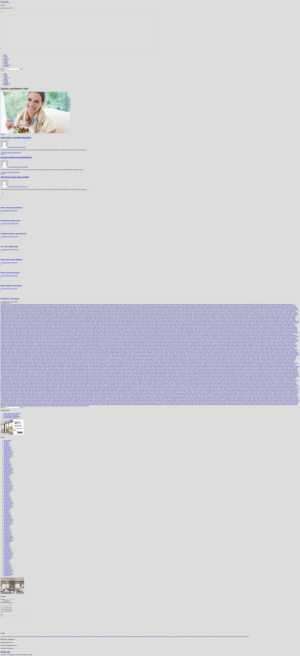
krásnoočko (208, 336)
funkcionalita (143, 325)
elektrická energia (80, 322)
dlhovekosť (50, 318)
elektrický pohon (111, 322)
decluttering (164, 315)
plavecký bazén (67, 360)
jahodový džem (194, 331)
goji (104, 327)
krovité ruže (32, 338)
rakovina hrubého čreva (228, 367)
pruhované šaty (26, 367)
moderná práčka (54, 348)
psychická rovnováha (89, 367)
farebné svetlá (180, 324)
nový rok (233, 352)
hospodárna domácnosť (212, 328)
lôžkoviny (220, 342)
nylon (251, 352)
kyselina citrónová (152, 339)
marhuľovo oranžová (276, 343)
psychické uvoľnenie (110, 367)
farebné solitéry (173, 324)
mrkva (257, 348)
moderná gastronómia (44, 348)
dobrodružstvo (66, 318)
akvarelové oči (112, 304)
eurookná (9, 324)
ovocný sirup (105, 358)
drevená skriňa (259, 320)
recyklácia (276, 369)
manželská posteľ (262, 343)
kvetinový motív (128, 339)
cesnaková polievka (249, 311)
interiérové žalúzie (38, 331)
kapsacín (89, 334)
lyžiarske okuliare (41, 343)
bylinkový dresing (197, 310)
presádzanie (169, 365)
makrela (156, 343)
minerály (229, 346)
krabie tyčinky (191, 336)
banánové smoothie (48, 307)
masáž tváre (50, 345)
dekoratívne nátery (265, 315)
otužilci (238, 356)
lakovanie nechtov (251, 339)
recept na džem (170, 369)
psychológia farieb (143, 367)
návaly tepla (78, 351)
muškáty (292, 348)
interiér (295, 329)
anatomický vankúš (229, 304)
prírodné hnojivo (62, 366)
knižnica (32, 335)
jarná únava (245, 331)
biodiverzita (184, 308)
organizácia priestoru (125, 356)
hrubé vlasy (3, 329)
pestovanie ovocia (192, 359)
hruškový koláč (18, 329)
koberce (36, 335)
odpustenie (292, 353)
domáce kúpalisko (243, 318)
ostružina (209, 356)
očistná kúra (204, 353)
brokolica (71, 310)
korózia (87, 336)
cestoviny (281, 311)
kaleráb (23, 334)
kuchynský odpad (186, 338)
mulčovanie (279, 348)
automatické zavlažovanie (169, 306)
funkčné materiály (159, 325)
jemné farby (173, 332)
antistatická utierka (23, 306)
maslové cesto (77, 345)
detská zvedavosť (170, 317)
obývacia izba (79, 353)
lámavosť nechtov (272, 339)
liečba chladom (62, 342)
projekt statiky (220, 366)
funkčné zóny (177, 325)
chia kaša (21, 313)
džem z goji (213, 321)
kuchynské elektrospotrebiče (135, 338)
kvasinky (104, 339)
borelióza (21, 310)
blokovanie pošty (241, 308)
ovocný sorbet (111, 358)
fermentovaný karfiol (6, 325)
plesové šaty (123, 360)
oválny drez (288, 356)
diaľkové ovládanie (236, 317)
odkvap (241, 353)
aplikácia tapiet (53, 306)
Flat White (73, 325)
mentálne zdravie (21, 346)
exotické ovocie (20, 324)
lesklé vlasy (110, 341)
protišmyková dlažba (273, 366)
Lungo (10, 343)
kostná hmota (107, 336)
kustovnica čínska (38, 339)
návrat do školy (85, 351)
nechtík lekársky (123, 351)
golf (107, 327)
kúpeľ (240, 338)
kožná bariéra (184, 336)
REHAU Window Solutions (62, 370)
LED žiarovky (76, 341)
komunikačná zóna (197, 335)
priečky (256, 365)
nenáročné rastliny (180, 351)
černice (117, 311)
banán (31, 307)
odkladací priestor (234, 353)
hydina (83, 329)
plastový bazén (21, 360)
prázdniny (53, 365)
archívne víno (69, 306)
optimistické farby (45, 356)
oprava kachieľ (14, 356)
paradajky (268, 358)
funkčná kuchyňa (150, 325)
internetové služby (64, 331)
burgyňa (153, 310)
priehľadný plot (262, 365)
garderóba (212, 325)
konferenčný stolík (241, 335)
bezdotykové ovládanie (270, 307)
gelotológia (27, 327)
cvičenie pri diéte (283, 314)
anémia (235, 304)
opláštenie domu (290, 355)
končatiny (225, 335)
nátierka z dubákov (38, 351)
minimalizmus (244, 346)
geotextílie (46, 327)
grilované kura (162, 327)
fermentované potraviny (289, 324)
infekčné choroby (223, 329)
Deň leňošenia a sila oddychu (10, 298)
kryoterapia (65, 338)
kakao (6, 334)
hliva (84, 328)
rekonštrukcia (73, 370)
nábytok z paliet (77, 349)
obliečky (13, 353)
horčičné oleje (159, 328)
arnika (86, 306)
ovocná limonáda (19, 358)
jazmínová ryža (22, 332)
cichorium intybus (196, 313)
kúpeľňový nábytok (287, 338)
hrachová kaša (228, 328)
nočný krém (186, 352)
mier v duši (77, 346)
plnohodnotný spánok (172, 360)
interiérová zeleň (13, 331)
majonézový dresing (109, 343)
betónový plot (195, 307)
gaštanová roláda (251, 325)
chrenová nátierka (98, 313)
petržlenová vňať (226, 359)
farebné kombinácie (155, 324)
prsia (12, 367)
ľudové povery (252, 342)
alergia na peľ (131, 304)
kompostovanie (172, 335)
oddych (228, 353)
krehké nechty (256, 336)
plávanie (54, 360)
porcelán (11, 363)
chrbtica (88, 313)
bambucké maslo (26, 307)
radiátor (203, 367)
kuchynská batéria (76, 338)
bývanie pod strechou (287, 310)
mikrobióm (140, 346)
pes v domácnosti (159, 359)
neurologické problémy (58, 352)
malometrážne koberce (194, 343)
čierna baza (204, 313)
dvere (160, 321)
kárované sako (149, 334)
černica (113, 311)
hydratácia (87, 329)
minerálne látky (222, 346)
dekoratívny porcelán (40, 317)
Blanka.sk (3, 5)
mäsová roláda (92, 345)
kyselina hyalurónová (162, 339)
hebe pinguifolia (280, 327)
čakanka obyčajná (28, 311)
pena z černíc (121, 359)
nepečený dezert (244, 351)
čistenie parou (16, 314)
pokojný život (108, 362)
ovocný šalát (98, 358)
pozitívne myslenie (193, 363)
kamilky (76, 334)
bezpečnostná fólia (36, 308)
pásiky (23, 359)
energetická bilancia (249, 322)
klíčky (261, 334)
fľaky (59, 325)
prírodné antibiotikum (52, 366)
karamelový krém (114, 334)
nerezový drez (35, 352)
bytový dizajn (259, 310)
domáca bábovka (89, 318)
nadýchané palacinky (119, 349)
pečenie (85, 359)
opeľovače (278, 355)
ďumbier (123, 321)
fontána (96, 325)
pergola (146, 359)
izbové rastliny (99, 331)
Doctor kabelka (74, 318)
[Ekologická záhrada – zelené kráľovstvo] (5, 230)
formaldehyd (110, 325)
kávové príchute (179, 334)
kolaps (123, 335)
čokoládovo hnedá (197, 314)
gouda (109, 327)
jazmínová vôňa (30, 332)
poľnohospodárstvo (163, 362)
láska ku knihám (12, 341)
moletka (116, 348)
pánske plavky (228, 358)
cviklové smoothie (25, 315)
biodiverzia (178, 308)
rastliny (87, 369)
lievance (109, 342)
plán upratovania (291, 359)
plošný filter (211, 360)
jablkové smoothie (128, 331)
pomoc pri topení (261, 362)
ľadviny (205, 339)
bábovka (238, 306)
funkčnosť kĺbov (185, 325)
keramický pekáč (240, 334)
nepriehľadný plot (8, 352)
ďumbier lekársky (129, 321)
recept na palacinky (212, 369)
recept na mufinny (202, 369)
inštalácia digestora (251, 329)
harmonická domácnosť (242, 327)
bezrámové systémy (95, 308)
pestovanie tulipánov (202, 359)
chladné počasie (65, 313)
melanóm (280, 345)
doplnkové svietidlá (149, 320)
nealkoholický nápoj (114, 351)
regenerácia (37, 370)
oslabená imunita (183, 356)
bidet (116, 308)
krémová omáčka (285, 336)
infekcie (217, 329)
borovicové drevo (33, 310)
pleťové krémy (140, 360)
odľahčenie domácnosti (260, 353)
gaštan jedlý (218, 325)
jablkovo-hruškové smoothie (141, 331)
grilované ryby (194, 327)
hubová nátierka (30, 329)
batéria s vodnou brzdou (79, 307)
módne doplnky (86, 348)
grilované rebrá (186, 327)
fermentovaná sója (266, 324)
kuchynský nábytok (176, 338)
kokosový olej (106, 335)
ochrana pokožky (164, 353)
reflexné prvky (27, 370)
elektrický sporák (120, 322)
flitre (83, 325)
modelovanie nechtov (33, 348)
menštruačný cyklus (12, 346)
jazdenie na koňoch (5, 332)
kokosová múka (56, 335)
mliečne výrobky (278, 346)
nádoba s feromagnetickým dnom (96, 349)
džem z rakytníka (220, 321)
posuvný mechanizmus (135, 363)
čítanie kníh (74, 314)
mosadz (176, 348)
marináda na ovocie (14, 345)
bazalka (103, 307)
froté (127, 325)
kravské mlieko (240, 336)
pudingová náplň (153, 367)
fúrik (190, 325)
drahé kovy (225, 320)
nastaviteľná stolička (269, 349)
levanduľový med (5, 342)
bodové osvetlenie (268, 308)
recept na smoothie (229, 369)
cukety (263, 314)
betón (174, 307)
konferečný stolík (232, 335)
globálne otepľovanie (98, 327)
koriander (82, 336)
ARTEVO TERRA (109, 306)
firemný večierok (53, 325)
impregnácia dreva (162, 329)
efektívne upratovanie (239, 321)
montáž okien (136, 348)
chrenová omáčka (122, 313)
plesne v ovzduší (108, 360)
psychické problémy (100, 367)
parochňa (14, 359)
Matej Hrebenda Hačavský (127, 345)
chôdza (84, 313)
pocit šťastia (254, 360)
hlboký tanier (62, 328)
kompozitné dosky (180, 335)
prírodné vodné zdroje (104, 366)
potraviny (177, 363)
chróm (141, 313)
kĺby (255, 334)
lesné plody (116, 341)
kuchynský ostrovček (208, 338)
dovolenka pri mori (188, 320)
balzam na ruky (17, 307)
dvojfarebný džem (166, 321)
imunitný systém (176, 329)
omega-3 (221, 355)
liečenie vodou (84, 342)
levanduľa (233, 341)
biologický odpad (228, 308)
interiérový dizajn (48, 331)
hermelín (3, 328)
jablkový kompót (160, 331)
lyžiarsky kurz (58, 343)
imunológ (182, 329)
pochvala (249, 360)
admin (11, 147)
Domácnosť (7, 59)
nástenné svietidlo (279, 349)
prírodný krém (121, 366)
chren (92, 313)
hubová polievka (38, 329)
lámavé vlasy (264, 339)
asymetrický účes (130, 306)
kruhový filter (38, 338)
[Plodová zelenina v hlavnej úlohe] (5, 282)
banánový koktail (57, 307)
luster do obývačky (29, 343)
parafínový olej (274, 358)
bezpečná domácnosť (11, 308)
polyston (216, 362)
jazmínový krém (54, 332)
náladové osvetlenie (179, 349)
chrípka (138, 313)
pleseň (90, 360)
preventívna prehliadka (202, 365)
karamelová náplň (95, 334)
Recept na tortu (266, 369)
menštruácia (3, 346)
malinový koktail (181, 343)
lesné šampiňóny (123, 341)
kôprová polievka (25, 336)
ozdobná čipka (135, 358)
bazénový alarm (120, 307)
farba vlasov (136, 324)
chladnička (71, 313)
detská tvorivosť (162, 317)
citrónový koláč (102, 314)
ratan (90, 369)
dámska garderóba (64, 315)
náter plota (18, 351)
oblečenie (8, 353)
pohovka (70, 362)
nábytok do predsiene (50, 349)
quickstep (178, 367)
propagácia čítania (233, 366)
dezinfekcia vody (215, 317)
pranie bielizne (8, 365)
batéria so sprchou (90, 307)
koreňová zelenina (66, 336)
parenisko (290, 358)
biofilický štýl (194, 308)
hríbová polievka (270, 328)
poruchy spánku (66, 363)
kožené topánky (162, 336)
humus (64, 329)
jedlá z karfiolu (114, 332)
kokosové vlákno (82, 335)
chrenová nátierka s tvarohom (110, 313)
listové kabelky (171, 342)
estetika (287, 322)
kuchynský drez (167, 338)
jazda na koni (294, 331)
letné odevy (187, 341)
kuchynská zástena (113, 338)
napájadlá (203, 349)
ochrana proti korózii (174, 353)
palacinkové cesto (162, 358)
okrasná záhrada (144, 355)
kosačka (97, 336)
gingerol (71, 327)
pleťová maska (132, 360)
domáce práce (8, 320)
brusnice (114, 310)
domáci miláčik (107, 320)
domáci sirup (128, 320)
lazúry (51, 341)
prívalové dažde (161, 366)
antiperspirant (290, 304)
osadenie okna (154, 356)
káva (166, 334)
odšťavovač (21, 355)
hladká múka (39, 328)
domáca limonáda (122, 318)
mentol (27, 346)
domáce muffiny (261, 318)
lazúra (48, 341)
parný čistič (8, 359)
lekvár (92, 341)
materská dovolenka (139, 345)
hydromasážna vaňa (121, 329)
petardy (219, 359)
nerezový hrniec (43, 352)
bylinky (220, 310)
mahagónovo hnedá (99, 343)
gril (128, 327)
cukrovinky (271, 314)
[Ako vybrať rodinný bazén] (5, 243)
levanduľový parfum (23, 342)
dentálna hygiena (92, 317)
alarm (117, 304)
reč (141, 369)
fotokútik (116, 325)
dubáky (98, 321)
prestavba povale (176, 365)
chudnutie (156, 313)
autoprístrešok (210, 306)
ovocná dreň (11, 358)
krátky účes (231, 336)
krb (245, 336)
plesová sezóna (116, 360)
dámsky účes (117, 315)
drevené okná (266, 320)
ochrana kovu (150, 353)
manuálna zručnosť (252, 343)
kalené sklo (18, 334)
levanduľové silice (254, 341)
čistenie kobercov (289, 313)
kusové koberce (30, 339)
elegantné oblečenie (71, 322)
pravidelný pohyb (36, 365)
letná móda (142, 341)
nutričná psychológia (245, 352)
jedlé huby (134, 332)
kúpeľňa (249, 338)
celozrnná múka (82, 311)
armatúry (82, 306)
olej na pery (190, 355)
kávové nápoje (171, 334)
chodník (80, 313)
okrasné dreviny (153, 355)
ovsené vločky (121, 358)
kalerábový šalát (50, 334)
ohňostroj (81, 355)
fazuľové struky (218, 324)
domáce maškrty (253, 318)
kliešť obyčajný (267, 334)
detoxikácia (129, 317)
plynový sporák (228, 360)
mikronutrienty (172, 346)
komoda (162, 335)
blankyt (234, 308)
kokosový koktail (90, 335)
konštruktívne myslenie (273, 335)
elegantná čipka (53, 322)
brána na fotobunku (43, 310)
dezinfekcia (208, 317)
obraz (32, 353)
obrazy (35, 353)
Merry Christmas (33, 346)
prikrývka (290, 365)
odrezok (3, 355)
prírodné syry (87, 366)
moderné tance (78, 348)
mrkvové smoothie (264, 348)
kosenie (101, 336)
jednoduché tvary (157, 332)
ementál (182, 322)
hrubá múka (294, 328)
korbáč (47, 336)
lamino (282, 339)
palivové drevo (195, 358)
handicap (223, 327)
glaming (81, 327)
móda (26, 348)
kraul (235, 336)
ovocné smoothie (49, 358)
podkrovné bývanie (267, 360)
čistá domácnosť (256, 313)
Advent (38, 304)
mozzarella (203, 348)
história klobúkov (31, 328)
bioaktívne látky (171, 308)
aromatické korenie (99, 306)
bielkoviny (151, 308)
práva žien (29, 365)
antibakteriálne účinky (261, 304)
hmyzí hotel (111, 328)
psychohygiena (129, 367)
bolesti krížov (14, 310)
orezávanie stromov (106, 356)
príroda (9, 366)
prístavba (146, 366)
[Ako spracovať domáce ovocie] (5, 217)
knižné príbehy (26, 335)
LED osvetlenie (63, 341)
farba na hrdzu (86, 324)
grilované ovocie (178, 327)
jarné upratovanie (272, 331)
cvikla (10, 315)
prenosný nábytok (143, 365)
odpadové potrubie (279, 353)
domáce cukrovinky (218, 318)
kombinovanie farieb (150, 335)
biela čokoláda (121, 308)
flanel (62, 325)
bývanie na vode (278, 310)
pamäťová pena (212, 358)
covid (230, 314)
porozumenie (50, 363)
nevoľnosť (90, 352)
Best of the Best (152, 307)
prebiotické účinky (60, 365)
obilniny (280, 352)
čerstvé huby (153, 311)
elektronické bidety (149, 322)
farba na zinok (114, 324)
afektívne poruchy (52, 304)
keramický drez (222, 334)
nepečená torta (212, 351)
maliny (187, 343)
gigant (66, 327)
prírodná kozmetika (24, 366)
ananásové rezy (193, 304)
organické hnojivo (115, 356)
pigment (240, 359)
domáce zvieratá (65, 320)
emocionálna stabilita (206, 322)
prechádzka (68, 365)
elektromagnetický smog (139, 322)
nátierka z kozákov (48, 351)
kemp (201, 334)
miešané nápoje (84, 346)
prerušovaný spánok (161, 365)
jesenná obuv (193, 332)
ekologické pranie (9, 322)
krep (2, 338)
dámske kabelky (80, 315)
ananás (187, 304)
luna (7, 343)
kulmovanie (231, 338)
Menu (2, 70)
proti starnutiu (247, 366)
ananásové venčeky (212, 304)
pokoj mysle (102, 362)
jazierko (12, 332)
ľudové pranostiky (261, 342)
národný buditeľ (230, 349)
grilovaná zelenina (154, 327)
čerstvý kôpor (190, 311)
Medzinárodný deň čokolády (214, 345)
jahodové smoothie (169, 331)
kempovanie (207, 334)
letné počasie (200, 341)
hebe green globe (271, 327)
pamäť (206, 358)
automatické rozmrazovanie (156, 306)
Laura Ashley (35, 341)
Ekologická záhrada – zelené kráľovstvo (13, 233)
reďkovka (282, 369)
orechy (88, 356)
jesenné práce (217, 332)
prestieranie (184, 365)
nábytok (33, 349)
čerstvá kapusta (130, 311)
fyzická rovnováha (204, 325)
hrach (223, 328)
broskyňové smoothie (92, 310)
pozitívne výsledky (203, 363)
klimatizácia (290, 334)
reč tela (144, 369)
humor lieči (60, 329)
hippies (17, 328)
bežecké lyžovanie (281, 307)
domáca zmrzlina (194, 318)
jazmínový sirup (88, 332)
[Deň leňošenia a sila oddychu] (5, 295)
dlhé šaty (36, 318)
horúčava (201, 328)
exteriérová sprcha (38, 324)
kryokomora (59, 338)
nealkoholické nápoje (103, 351)
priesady (278, 365)
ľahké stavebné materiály (220, 339)
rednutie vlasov (288, 369)
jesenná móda (186, 332)
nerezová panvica (27, 352)
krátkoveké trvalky (216, 336)
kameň (55, 334)
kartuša (155, 334)
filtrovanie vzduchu (44, 325)
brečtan (55, 310)
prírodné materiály (78, 366)
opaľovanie (272, 355)
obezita (275, 352)
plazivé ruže (75, 360)
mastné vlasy (114, 345)
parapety (281, 358)
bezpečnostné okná (56, 308)
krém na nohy (270, 336)
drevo (15, 321)
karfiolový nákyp (126, 334)
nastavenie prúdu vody (248, 349)
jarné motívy (264, 331)
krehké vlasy (263, 336)
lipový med (150, 342)
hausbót (250, 327)
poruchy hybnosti (57, 363)
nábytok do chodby (40, 349)
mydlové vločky (12, 349)
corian (223, 314)
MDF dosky (159, 345)
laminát (279, 339)
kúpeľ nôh (244, 338)
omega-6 (225, 355)
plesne (93, 360)
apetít (48, 306)
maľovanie (203, 343)
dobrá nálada (59, 318)
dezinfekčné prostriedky (225, 317)
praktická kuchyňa (250, 363)
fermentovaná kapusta (247, 324)
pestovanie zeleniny (213, 359)
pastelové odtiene (41, 359)
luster (23, 343)
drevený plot (4, 321)
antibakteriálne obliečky (250, 304)
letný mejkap (221, 341)
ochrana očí (157, 353)
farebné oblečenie (164, 324)
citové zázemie (86, 314)
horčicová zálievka (168, 328)
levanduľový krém (293, 341)
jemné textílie (179, 332)
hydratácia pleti (94, 329)
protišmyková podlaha (293, 366)
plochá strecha (195, 360)
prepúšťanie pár (152, 365)
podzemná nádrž (56, 362)
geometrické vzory (39, 327)
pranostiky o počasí (17, 365)
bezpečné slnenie (21, 308)
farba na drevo (78, 324)
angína (239, 304)
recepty (272, 369)
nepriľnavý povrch (17, 352)
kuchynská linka (86, 338)
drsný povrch (76, 321)
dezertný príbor (201, 317)
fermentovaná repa (257, 324)
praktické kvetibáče (288, 363)
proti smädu (241, 366)
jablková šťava (120, 331)
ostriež (205, 356)
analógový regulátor (180, 304)
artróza (121, 306)
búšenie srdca (162, 310)
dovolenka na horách (178, 320)
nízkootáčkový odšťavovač (153, 352)
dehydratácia (189, 315)
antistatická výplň (32, 306)
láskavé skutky (19, 341)
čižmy (130, 314)
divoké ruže (7, 318)
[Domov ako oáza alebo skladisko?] (5, 204)
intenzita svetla (289, 329)
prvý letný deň (60, 367)
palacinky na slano (186, 358)
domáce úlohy (49, 320)
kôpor (2, 336)
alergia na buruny (123, 304)
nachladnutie (84, 349)
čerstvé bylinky (146, 311)
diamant (244, 317)
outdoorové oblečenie (270, 356)
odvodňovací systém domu (69, 355)
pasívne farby (28, 359)
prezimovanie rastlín (246, 365)
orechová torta (82, 356)
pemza (116, 359)
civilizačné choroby (124, 314)
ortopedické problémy (145, 356)
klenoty (258, 334)
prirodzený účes (139, 366)
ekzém (43, 322)
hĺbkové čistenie (54, 328)
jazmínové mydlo (38, 332)
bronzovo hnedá (78, 310)
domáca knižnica (113, 318)
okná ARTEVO (123, 355)
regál (33, 370)
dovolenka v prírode (198, 320)
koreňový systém (76, 336)
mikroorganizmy (181, 346)
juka (287, 332)
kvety (133, 339)
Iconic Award (147, 329)
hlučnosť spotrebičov (102, 328)
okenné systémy (108, 355)
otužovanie (243, 356)
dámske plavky (96, 315)
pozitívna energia (184, 363)
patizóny (56, 359)
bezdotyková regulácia (259, 307)
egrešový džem (251, 321)
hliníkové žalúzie (79, 328)
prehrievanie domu (123, 365)
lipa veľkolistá (138, 342)
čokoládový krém (217, 314)
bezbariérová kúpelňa (217, 307)
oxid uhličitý (129, 358)
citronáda (96, 314)
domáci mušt (114, 320)
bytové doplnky (252, 310)
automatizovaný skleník (201, 306)
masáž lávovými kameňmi (35, 345)
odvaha (50, 355)
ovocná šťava (33, 358)
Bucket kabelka (131, 310)
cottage (226, 314)
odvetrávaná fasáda (57, 355)
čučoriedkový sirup (248, 314)
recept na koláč (187, 369)
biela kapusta (128, 308)
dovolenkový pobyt (208, 320)
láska (6, 341)
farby (140, 324)
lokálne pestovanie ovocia (185, 342)
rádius (216, 367)
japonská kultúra (226, 331)
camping (44, 311)
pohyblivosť (85, 362)
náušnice (69, 351)
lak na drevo (236, 339)
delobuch (48, 317)
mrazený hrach (245, 348)
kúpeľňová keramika (257, 338)
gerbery (51, 327)
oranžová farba (70, 356)
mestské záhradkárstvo (61, 346)
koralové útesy (41, 336)
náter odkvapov (11, 351)
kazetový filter (194, 334)
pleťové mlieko (147, 360)
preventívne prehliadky (213, 365)
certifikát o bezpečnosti (201, 311)
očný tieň (215, 353)
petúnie (232, 359)
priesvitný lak (284, 365)
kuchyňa (70, 338)
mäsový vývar (99, 345)
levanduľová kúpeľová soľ (242, 341)
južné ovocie (291, 332)
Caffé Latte (8, 311)
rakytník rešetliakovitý (10, 369)
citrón (91, 314)
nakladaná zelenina (169, 349)
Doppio (156, 320)
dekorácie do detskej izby (204, 315)
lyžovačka (81, 343)
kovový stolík (135, 336)
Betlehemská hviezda (168, 307)
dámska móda (72, 315)
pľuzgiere (217, 360)
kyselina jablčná (172, 339)
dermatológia (106, 317)
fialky (14, 325)
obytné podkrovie (64, 353)
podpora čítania (43, 362)
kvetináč (113, 339)
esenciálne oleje (276, 322)
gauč (20, 327)
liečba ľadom (69, 342)
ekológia (261, 321)
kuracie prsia (8, 339)
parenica (285, 358)
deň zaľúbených (78, 317)
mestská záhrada (52, 346)
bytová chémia (235, 310)
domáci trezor (135, 320)
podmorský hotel (22, 362)
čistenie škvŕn (29, 314)
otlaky (234, 356)
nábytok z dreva (69, 349)
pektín (97, 359)
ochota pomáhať (128, 353)
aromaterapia (91, 306)
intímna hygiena (74, 331)
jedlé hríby (128, 332)
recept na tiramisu (258, 369)
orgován (138, 356)
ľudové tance (269, 342)
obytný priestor (72, 353)
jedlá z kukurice (122, 332)
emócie (186, 322)
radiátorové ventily (210, 367)
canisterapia (50, 311)
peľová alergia (103, 359)
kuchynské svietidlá (158, 338)
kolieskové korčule (136, 335)
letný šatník (227, 341)
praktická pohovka (269, 363)
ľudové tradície (276, 342)
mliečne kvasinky (269, 346)
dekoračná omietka (234, 315)
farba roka (121, 324)
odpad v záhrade (270, 353)
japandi (219, 331)
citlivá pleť (80, 314)
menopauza (294, 345)
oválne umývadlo (280, 356)
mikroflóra (160, 346)
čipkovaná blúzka (239, 313)
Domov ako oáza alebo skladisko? (11, 207)
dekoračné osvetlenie (244, 315)
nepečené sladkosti (235, 351)
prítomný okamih (153, 366)
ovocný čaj (64, 358)
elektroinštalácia (128, 322)
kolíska (142, 335)
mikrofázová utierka (153, 346)
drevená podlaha (251, 320)
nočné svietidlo (179, 352)
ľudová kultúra (226, 342)
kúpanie (236, 338)
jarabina (232, 331)
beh (133, 307)
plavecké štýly (59, 360)
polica (138, 362)
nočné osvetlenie (164, 352)
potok (173, 363)
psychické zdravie (120, 367)
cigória (214, 313)
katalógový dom (161, 334)
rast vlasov (66, 369)
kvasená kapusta (89, 339)
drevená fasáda (235, 320)
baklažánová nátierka (259, 306)
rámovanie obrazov (38, 369)
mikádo (97, 346)
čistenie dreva (281, 313)
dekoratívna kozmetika (255, 315)
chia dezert (16, 313)
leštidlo (129, 341)
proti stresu (254, 366)
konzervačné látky (292, 335)
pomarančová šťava (252, 362)
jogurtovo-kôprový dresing (272, 332)
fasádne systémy (207, 324)
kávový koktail (187, 334)
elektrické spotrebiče (90, 322)
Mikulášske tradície (206, 346)
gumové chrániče (214, 327)
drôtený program (62, 321)
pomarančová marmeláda (240, 362)
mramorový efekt (215, 348)
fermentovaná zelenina (277, 324)
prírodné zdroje (113, 366)
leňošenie (97, 341)
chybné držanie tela (171, 313)
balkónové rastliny (5, 307)
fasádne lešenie (199, 324)
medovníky (186, 345)
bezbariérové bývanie (228, 307)
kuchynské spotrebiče (148, 338)
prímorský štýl (4, 366)
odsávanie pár (14, 355)
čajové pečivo (16, 311)
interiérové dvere (21, 331)
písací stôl (266, 359)
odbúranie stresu (222, 353)
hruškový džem (10, 329)
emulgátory (230, 322)
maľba (165, 343)
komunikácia (189, 335)
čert (194, 311)
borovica (26, 310)
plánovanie (3, 360)
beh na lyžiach (137, 307)
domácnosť (141, 320)
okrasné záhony (183, 355)
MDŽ (167, 345)
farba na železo (107, 324)
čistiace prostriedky (59, 314)
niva (133, 352)
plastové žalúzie (14, 360)
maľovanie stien (218, 343)
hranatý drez (243, 328)
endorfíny (241, 322)
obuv (43, 353)
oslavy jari (196, 356)
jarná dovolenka (238, 331)
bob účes (262, 308)
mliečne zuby (285, 346)
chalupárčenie (292, 311)
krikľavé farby (21, 338)
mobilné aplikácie (5, 348)
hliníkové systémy (69, 328)
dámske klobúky (88, 315)
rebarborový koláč (116, 369)
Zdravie (6, 56)
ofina (77, 355)
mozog (199, 348)
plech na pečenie (82, 360)
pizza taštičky (283, 359)
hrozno (279, 328)
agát (59, 304)
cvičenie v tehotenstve (293, 314)
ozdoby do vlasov (144, 358)
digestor (256, 317)
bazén (106, 307)
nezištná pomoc (125, 352)
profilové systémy (188, 366)
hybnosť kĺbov (77, 329)
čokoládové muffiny (177, 314)
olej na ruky (196, 355)
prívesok (167, 366)
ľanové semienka (291, 339)
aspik (124, 306)
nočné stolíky (172, 352)
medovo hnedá (192, 345)
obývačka (85, 353)
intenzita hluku (282, 329)
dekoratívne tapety (9, 317)
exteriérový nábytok (67, 324)
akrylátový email (75, 304)
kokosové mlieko (73, 335)
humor (55, 329)
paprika (249, 358)
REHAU (53, 370)
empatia (225, 322)
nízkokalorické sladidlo (140, 352)
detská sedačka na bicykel (151, 317)
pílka (262, 359)
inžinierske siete (85, 331)
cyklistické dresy (40, 315)
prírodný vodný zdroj (130, 366)
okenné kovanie (99, 355)
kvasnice (109, 339)
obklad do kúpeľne (293, 352)
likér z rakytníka (115, 342)
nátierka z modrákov (58, 351)
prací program (217, 363)
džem (208, 321)
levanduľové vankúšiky (265, 341)
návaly (73, 351)
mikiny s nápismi (123, 346)
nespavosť (49, 352)
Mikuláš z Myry (197, 346)
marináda (292, 343)
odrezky (297, 353)
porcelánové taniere (28, 363)
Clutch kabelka (151, 314)
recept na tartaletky (248, 369)
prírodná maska (33, 366)
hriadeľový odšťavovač (260, 328)
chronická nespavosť (148, 313)
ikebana (156, 329)
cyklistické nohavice (49, 315)
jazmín (16, 332)
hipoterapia (12, 328)
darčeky (138, 315)
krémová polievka (294, 336)
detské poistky (185, 317)
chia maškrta (27, 313)
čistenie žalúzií (43, 314)
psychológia (136, 367)
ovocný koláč (84, 358)
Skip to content (4, 1)
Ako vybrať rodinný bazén (9, 246)
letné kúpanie (168, 341)
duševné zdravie (147, 321)
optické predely (28, 356)
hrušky (24, 329)
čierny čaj (209, 313)
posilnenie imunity (74, 363)
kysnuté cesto (199, 339)
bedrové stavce (127, 307)
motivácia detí (182, 348)
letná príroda (148, 341)
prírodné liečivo (70, 366)
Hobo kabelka (132, 328)
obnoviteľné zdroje (26, 353)
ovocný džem (77, 358)
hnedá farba (117, 328)
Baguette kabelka (249, 306)
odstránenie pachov (29, 355)
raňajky (45, 369)
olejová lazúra (202, 355)
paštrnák (48, 359)
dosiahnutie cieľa (163, 320)
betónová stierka (180, 307)
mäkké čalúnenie (136, 343)
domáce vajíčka (57, 320)
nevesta (86, 352)
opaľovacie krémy (256, 355)
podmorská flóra (13, 362)
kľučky (9, 335)
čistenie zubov (51, 314)
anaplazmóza (220, 304)
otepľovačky (230, 356)
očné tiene (209, 353)
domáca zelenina (185, 318)
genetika (32, 327)
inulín (79, 331)
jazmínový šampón (79, 332)
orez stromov (98, 356)
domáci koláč (92, 320)
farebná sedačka (146, 324)
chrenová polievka (131, 313)
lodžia (177, 342)
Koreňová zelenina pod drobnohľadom (16, 157)
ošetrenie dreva (167, 356)
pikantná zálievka (256, 359)
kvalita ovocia (46, 339)
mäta (119, 345)
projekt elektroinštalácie (203, 366)
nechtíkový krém (140, 351)
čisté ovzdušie (274, 313)
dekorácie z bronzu (215, 315)
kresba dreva (6, 338)
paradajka (263, 358)
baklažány (267, 306)
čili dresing (219, 313)
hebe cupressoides (262, 327)
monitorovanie (122, 348)
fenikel (224, 324)
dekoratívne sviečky (285, 315)
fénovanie (228, 324)
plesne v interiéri (99, 360)
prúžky (48, 367)
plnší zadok (189, 360)
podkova (260, 360)
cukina (266, 314)
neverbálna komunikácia (78, 352)
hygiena (132, 329)
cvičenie (277, 314)
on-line (239, 355)
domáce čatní (209, 318)
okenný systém (115, 355)
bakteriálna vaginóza (275, 306)
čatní (67, 311)
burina (157, 310)
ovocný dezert (70, 358)
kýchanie (137, 339)
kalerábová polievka (40, 334)
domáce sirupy (15, 320)
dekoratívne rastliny (275, 315)
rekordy (90, 370)
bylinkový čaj (189, 310)
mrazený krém (252, 348)
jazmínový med (70, 332)
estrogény (291, 322)
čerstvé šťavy (176, 311)
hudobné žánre (49, 329)
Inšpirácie (6, 66)
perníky (150, 359)
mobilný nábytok (14, 348)
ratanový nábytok (96, 369)
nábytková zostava (26, 349)
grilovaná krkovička (144, 327)
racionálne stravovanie (186, 367)
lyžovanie (87, 343)
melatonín (285, 345)
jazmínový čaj (46, 332)
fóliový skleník (90, 325)
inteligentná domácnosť (262, 329)
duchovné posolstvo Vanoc (113, 321)
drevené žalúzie (283, 320)
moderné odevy (70, 348)
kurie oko (13, 339)
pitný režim (277, 359)
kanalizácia (80, 334)
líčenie (56, 342)
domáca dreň (106, 318)
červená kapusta (230, 311)
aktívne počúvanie (90, 304)
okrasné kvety (167, 355)
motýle (191, 348)
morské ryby (162, 348)
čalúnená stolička (38, 311)
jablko (104, 331)
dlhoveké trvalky (43, 318)
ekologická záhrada (268, 321)
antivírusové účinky (42, 306)
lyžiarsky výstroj (75, 343)
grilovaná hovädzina (134, 327)
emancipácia (177, 322)
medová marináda (173, 345)
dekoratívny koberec (30, 317)
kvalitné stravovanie (80, 339)
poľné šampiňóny (154, 362)
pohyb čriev (79, 362)
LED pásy (70, 341)
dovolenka (170, 320)
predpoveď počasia (87, 365)
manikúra (245, 343)
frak (119, 325)
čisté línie (268, 313)
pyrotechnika (173, 367)
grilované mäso (170, 327)
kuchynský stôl (217, 338)
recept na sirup (221, 369)
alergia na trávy (139, 304)
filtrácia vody (27, 325)
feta (12, 325)
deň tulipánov (70, 317)
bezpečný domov (76, 308)
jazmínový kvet (62, 332)
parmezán (3, 359)
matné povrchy (148, 345)
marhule (269, 343)
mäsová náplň (84, 345)
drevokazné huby (30, 321)
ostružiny (214, 356)
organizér (133, 356)
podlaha (274, 360)
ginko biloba (76, 327)
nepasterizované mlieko (202, 351)
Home (5, 55)
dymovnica (193, 321)
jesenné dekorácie (209, 332)
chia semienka (40, 313)
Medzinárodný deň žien (253, 345)
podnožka (37, 362)
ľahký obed (230, 339)
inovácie (244, 329)
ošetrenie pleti (175, 356)
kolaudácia (128, 335)
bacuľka (243, 306)
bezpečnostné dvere (46, 308)
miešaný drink (91, 346)
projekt (195, 366)
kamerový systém (61, 334)
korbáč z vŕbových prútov (55, 336)
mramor (209, 348)
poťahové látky (163, 363)
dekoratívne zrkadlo (19, 317)
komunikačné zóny (206, 335)
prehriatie (116, 365)
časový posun (62, 311)
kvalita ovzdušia (54, 339)
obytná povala (48, 353)
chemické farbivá (9, 313)
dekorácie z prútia (224, 315)
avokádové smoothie (223, 306)
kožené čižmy (154, 336)
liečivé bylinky (91, 342)
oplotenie (296, 355)
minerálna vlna (214, 346)
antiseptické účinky (5, 306)
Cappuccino (56, 311)
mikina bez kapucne (104, 346)
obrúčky (40, 353)
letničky (211, 341)
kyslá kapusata (189, 339)
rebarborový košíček (126, 369)
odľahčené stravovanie (248, 353)
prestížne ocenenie (191, 365)
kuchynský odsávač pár (196, 338)
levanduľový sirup (33, 342)
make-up (121, 343)
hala (220, 327)
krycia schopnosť (46, 338)
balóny (11, 307)
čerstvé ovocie (160, 311)
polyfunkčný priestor (208, 362)
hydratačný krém (112, 329)
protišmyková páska (283, 366)
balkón (286, 306)
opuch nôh (59, 356)
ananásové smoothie (202, 304)
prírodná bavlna (16, 366)
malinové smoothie (172, 343)
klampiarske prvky (248, 334)
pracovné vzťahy (234, 363)
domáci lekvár (99, 320)
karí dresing (134, 334)
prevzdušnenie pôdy (236, 365)
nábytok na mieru (60, 349)
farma (193, 324)
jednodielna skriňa (148, 332)
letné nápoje (181, 341)
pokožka (114, 362)
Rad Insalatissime (197, 367)
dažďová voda (156, 315)
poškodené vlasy (84, 363)
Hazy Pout (255, 327)
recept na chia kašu (162, 369)
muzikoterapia (4, 349)
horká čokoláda (180, 328)
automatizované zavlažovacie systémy (185, 306)
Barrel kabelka (69, 307)
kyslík (194, 339)
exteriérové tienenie (57, 324)
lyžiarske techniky (50, 343)
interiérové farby (30, 331)
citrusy (117, 314)
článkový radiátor (137, 314)
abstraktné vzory (22, 304)
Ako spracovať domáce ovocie (10, 220)
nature (64, 351)
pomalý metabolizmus (223, 362)
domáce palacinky (277, 318)
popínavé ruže (281, 362)
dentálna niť (100, 317)
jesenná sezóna (200, 332)
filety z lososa (19, 325)
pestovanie (166, 359)
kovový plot (129, 336)
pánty (246, 358)
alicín (156, 304)
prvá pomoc (54, 367)
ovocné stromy (57, 358)
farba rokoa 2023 (128, 324)
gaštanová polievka (242, 325)
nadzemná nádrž (129, 349)
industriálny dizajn (205, 329)
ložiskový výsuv (214, 342)
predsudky (105, 365)
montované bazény (154, 348)
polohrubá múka (194, 362)
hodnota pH (139, 328)
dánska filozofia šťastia (126, 315)
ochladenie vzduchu (119, 353)
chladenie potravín (48, 313)
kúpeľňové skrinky (277, 338)
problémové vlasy (179, 366)
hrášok (252, 328)
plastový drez (28, 360)
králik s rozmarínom (200, 336)
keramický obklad (230, 334)
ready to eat (104, 369)
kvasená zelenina (97, 339)
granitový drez (118, 327)
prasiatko (24, 365)
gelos (22, 327)
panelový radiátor (220, 358)
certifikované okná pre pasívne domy (216, 311)
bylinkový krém (206, 310)
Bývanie (6, 63)
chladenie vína (56, 313)
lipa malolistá (131, 342)
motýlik (195, 348)
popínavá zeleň (274, 362)
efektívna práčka (229, 321)
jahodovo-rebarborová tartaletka (182, 331)
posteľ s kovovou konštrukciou (99, 363)
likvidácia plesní (124, 342)
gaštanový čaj (275, 325)
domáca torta (169, 318)
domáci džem (85, 320)
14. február (3, 304)
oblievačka (18, 353)
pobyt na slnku (242, 360)
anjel (242, 304)
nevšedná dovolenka (99, 352)
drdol (230, 320)
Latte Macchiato (28, 341)
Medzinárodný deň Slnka (241, 345)
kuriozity (18, 339)
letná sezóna (155, 341)
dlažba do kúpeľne (29, 318)
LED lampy (56, 341)
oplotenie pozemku (5, 356)
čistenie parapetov (8, 314)
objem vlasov (285, 352)
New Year (106, 352)
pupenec (167, 367)
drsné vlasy (69, 321)
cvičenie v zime (4, 315)
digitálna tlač (262, 317)
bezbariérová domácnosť (206, 307)
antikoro (269, 304)
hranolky (248, 328)
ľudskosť (290, 342)
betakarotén (159, 307)
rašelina (61, 369)
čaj (12, 311)
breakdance (50, 310)
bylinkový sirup (214, 310)
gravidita (124, 327)
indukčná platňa (189, 329)
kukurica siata (224, 338)
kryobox (53, 338)
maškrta (72, 345)
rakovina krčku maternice (257, 367)
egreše (246, 321)
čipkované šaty (248, 313)
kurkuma (23, 339)
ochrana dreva (135, 353)
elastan (47, 322)
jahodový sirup (210, 331)
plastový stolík (44, 360)
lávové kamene (42, 341)
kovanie (115, 336)
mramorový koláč (224, 348)
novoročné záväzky (226, 352)
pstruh (82, 367)
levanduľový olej (14, 342)
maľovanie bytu (210, 343)
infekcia (213, 329)
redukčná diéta (9, 370)
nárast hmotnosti (213, 349)
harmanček (228, 327)
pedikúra (94, 359)
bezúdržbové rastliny (105, 308)
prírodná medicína (42, 366)
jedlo (142, 332)
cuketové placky (257, 314)
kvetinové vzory (120, 339)
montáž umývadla (144, 348)
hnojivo (126, 328)
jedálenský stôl (99, 332)
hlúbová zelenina (93, 328)
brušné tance (108, 310)
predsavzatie (95, 365)
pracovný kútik (242, 363)
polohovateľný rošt (185, 362)
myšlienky (18, 349)
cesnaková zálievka (259, 311)
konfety (248, 335)
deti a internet (122, 317)
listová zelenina (164, 342)
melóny (289, 345)
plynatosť (222, 360)
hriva (276, 328)
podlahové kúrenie (290, 360)
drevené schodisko (274, 320)
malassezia (161, 343)
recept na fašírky (179, 369)
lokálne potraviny (196, 342)
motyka (187, 348)
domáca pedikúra (141, 318)
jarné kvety (258, 331)
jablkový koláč (151, 331)
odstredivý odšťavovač (39, 355)
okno (139, 355)
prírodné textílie (94, 366)
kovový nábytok (121, 336)
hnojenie (122, 328)
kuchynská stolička (104, 338)
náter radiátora (24, 351)
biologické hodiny (209, 308)
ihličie (152, 329)
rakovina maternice (268, 367)
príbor (252, 365)
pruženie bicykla (34, 367)
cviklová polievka (16, 315)
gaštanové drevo (260, 325)
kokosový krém (99, 335)
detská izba (135, 317)
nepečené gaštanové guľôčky (223, 351)
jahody (215, 331)
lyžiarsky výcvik (66, 343)
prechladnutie (74, 365)
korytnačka (92, 336)
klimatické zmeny (282, 334)
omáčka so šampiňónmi (212, 355)
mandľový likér (239, 343)
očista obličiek (190, 353)
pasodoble (34, 359)
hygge (128, 329)
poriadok (44, 363)
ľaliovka (259, 339)
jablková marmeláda (112, 331)
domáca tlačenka (161, 318)
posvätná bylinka (146, 363)
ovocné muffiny (41, 358)
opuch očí (64, 356)
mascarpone (56, 345)
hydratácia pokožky (103, 329)
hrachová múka (236, 328)
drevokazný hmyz (39, 321)
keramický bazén (214, 334)
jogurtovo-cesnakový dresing (244, 332)
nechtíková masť (132, 351)
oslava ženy (190, 356)
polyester (200, 362)
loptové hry (203, 342)
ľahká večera (211, 339)
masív (61, 345)
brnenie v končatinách (63, 310)
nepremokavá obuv (263, 351)
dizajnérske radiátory (19, 318)
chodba (76, 313)
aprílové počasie (62, 306)
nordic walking (199, 352)
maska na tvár (66, 345)
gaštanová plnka (233, 325)
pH (237, 359)
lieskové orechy (103, 342)
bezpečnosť (29, 308)
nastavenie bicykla (238, 349)
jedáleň (94, 332)
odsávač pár (8, 355)
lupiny (19, 343)
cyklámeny (33, 315)
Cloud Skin (144, 314)
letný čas (216, 341)
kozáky (141, 336)
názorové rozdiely (93, 351)
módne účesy (100, 348)
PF (235, 359)
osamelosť (161, 356)
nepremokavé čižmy (285, 351)
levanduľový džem (284, 341)
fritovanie (123, 325)
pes (153, 359)
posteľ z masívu (111, 363)
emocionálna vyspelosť (217, 322)
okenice (93, 355)
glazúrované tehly (88, 327)
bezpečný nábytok (85, 308)
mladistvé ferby (252, 346)
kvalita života (61, 339)
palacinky (169, 358)
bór (18, 310)
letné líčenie (175, 341)
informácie (239, 329)
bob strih (257, 308)
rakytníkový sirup (29, 369)
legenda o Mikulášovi (85, 341)
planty (7, 360)
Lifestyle (6, 62)
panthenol (241, 358)
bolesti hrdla (7, 310)
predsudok (111, 365)
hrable (219, 328)
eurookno (14, 324)
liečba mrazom (76, 342)
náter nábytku (4, 351)
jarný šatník (285, 331)
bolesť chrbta (291, 308)
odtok (47, 355)
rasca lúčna (50, 369)
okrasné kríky (160, 355)
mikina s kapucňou (114, 346)
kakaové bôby (11, 334)
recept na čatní (153, 369)
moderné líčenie (62, 348)
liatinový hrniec (51, 342)
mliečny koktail (293, 346)
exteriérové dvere (47, 324)
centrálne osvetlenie (106, 311)
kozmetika (178, 336)
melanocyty (274, 345)
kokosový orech (114, 335)
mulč (274, 348)
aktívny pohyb (98, 304)
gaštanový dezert (283, 325)
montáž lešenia (129, 348)
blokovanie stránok (250, 308)
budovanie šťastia (139, 310)
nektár (165, 351)
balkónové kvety (292, 306)
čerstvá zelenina (138, 311)
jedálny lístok (107, 332)
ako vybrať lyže (66, 304)
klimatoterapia (4, 335)
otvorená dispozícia (251, 356)
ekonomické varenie (31, 322)
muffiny (271, 348)
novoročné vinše (217, 352)
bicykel (113, 308)
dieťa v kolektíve (250, 317)
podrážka (50, 362)
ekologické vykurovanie (20, 322)
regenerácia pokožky (45, 370)
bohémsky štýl (284, 308)
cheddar (3, 313)
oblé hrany (3, 353)
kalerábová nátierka (30, 334)
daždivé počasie (149, 315)
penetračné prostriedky (130, 359)
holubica (154, 328)
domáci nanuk (121, 320)
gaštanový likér (291, 325)
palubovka (201, 358)
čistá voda (262, 313)
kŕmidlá (27, 338)
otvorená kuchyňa (260, 356)
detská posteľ (141, 317)
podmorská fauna (5, 362)
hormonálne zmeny (189, 328)
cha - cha (286, 311)
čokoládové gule (168, 314)
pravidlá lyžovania (46, 365)
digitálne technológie (270, 317)
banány (64, 307)
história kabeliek (23, 328)
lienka (97, 342)
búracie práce (147, 310)
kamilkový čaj (69, 334)
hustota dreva (70, 329)
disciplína (287, 317)
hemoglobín (294, 327)
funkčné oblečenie (168, 325)
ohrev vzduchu (87, 355)
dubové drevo (103, 321)
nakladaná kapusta (159, 349)
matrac (153, 345)
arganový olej (76, 306)
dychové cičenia (175, 321)
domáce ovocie (269, 318)
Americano (165, 304)
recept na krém (194, 369)
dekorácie (195, 315)
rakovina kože (247, 367)
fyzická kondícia (196, 325)
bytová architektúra (227, 310)
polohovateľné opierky (174, 362)
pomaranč (231, 362)
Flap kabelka (67, 325)
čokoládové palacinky (187, 314)
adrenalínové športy (31, 304)
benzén (146, 307)
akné (61, 304)
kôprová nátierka (8, 336)
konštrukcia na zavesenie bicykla (259, 335)
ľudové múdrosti (244, 342)
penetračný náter (140, 359)
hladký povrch (46, 328)
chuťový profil (162, 313)
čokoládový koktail (207, 314)
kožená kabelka (147, 336)
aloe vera (160, 304)
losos (208, 342)
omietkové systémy (232, 355)
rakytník (3, 369)
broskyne (84, 310)
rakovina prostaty (285, 367)
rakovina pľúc (277, 367)
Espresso (282, 322)
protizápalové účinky (6, 367)
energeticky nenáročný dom (261, 322)
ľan (285, 339)
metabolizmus (70, 346)
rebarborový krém (136, 369)
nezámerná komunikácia (115, 352)
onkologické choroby (246, 355)
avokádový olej (232, 306)
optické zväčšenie (36, 356)
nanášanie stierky (196, 349)
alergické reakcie (147, 304)
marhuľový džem (286, 343)
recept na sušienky (239, 369)
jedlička (139, 332)
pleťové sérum (155, 360)
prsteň (20, 367)
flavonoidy (78, 325)
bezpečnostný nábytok (66, 308)
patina (51, 359)
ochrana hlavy (143, 353)
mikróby (145, 346)
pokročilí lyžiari (121, 362)
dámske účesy (110, 315)
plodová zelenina (204, 360)
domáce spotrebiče (32, 320)
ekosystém (39, 322)
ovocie (6, 358)
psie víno (78, 367)
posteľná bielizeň (119, 363)
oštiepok (201, 356)
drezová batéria (54, 321)
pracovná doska (225, 363)
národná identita (221, 349)
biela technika (141, 308)
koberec (40, 335)
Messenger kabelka (42, 346)
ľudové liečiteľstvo (235, 342)
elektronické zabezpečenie (161, 322)
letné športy (206, 341)
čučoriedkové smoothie (237, 314)
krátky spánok (224, 336)
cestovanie (276, 311)
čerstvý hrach (183, 311)
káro (138, 334)
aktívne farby (82, 304)
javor (289, 331)
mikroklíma (166, 346)
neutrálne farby (68, 352)
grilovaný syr (206, 327)
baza (99, 307)
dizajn (12, 318)
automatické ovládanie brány (142, 306)
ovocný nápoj (91, 358)
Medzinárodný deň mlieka (228, 345)
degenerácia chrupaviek (180, 315)
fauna (212, 324)
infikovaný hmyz (232, 329)
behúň (142, 307)
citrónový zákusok (110, 314)
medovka (180, 345)
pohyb (73, 362)
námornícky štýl (188, 349)
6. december (14, 304)
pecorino (89, 359)
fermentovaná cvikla (236, 324)
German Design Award (59, 327)
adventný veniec (44, 304)
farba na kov (93, 324)
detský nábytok (193, 317)
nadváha (112, 349)
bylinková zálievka (180, 310)
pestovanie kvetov (183, 359)
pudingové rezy (161, 367)
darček (134, 315)
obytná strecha (55, 353)
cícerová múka (188, 313)
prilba (294, 365)
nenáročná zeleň (172, 351)
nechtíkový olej (148, 351)
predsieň (101, 365)
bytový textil (266, 310)
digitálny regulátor (280, 317)
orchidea (77, 356)
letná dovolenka (135, 341)
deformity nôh (170, 315)
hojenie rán (149, 328)
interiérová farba (5, 331)
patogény (60, 359)
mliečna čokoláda (260, 346)
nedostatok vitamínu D (158, 351)
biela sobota (135, 308)
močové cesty (21, 348)
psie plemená (73, 367)
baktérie (282, 306)
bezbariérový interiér (248, 307)
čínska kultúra (231, 313)
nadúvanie (107, 349)
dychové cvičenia (183, 321)
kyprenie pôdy (143, 339)
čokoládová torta (159, 314)
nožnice (238, 352)
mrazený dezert (237, 348)
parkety (294, 358)
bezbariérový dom (238, 307)
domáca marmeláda (131, 318)
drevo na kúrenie (22, 321)
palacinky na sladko (177, 358)
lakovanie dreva (243, 339)
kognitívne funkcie (47, 335)
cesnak (242, 311)
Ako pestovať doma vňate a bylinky (15, 177)
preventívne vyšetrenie (225, 365)
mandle (224, 343)
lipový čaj (144, 342)
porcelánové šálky (18, 363)
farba (73, 324)
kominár (157, 335)
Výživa (5, 58)
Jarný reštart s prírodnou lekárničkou (16, 137)
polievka (147, 362)
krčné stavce (250, 336)
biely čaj (157, 308)
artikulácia (116, 306)
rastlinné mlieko (81, 369)
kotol (111, 336)
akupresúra (105, 304)
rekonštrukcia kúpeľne (82, 370)
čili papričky (225, 313)
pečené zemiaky (79, 359)
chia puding (33, 313)
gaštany (10, 327)
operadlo (283, 355)
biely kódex (162, 308)
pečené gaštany (70, 359)
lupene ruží (15, 343)
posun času (127, 363)
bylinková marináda (171, 310)
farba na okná (99, 324)
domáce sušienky (42, 320)
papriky (253, 358)
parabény (258, 358)
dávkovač (142, 315)
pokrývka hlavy (129, 362)
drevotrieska (47, 321)
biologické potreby (218, 308)
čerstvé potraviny (168, 311)
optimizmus (53, 356)
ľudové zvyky (284, 342)
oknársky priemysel (132, 355)
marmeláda (22, 345)
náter (285, 349)
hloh (87, 328)
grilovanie (200, 327)
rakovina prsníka (294, 367)
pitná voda (271, 359)
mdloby (164, 345)
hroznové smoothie (286, 328)
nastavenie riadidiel (259, 349)
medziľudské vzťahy (202, 345)
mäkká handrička (128, 343)
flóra (85, 325)
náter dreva (289, 349)
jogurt (225, 332)
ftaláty (129, 325)
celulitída (89, 311)
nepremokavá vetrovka (274, 351)
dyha (189, 321)
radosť (220, 367)
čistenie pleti (23, 314)
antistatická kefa (14, 306)
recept (148, 369)
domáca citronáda (98, 318)
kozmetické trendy (170, 336)
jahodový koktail (202, 331)
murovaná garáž (286, 348)
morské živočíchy (170, 348)
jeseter (222, 332)
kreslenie (12, 338)
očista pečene (197, 353)
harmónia (233, 327)
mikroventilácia (189, 346)
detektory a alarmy (114, 317)
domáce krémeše (235, 318)
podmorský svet (30, 362)
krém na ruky (277, 336)
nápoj (207, 349)
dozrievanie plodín (217, 320)
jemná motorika (166, 332)
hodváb (144, 328)
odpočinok (286, 353)
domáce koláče (227, 318)
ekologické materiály (288, 321)
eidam (257, 321)
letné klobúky (161, 341)
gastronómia (15, 327)
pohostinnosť (64, 362)
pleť (127, 360)
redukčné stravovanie (18, 370)
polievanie (142, 362)
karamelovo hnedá (105, 334)
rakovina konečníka (239, 367)
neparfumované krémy (190, 351)
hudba (44, 329)
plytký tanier (236, 360)
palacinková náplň (153, 358)
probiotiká (172, 366)
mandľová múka (231, 343)
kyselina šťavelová (180, 339)
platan (50, 360)
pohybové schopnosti (93, 362)
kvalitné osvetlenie (69, 339)
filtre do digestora (34, 325)
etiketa (4, 324)
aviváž (215, 306)
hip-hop (7, 328)
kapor (85, 334)
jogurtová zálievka (231, 332)
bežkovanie (289, 307)
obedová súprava (269, 352)
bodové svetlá (277, 308)
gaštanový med (4, 327)
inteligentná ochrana (273, 329)
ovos (117, 358)
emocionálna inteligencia (194, 322)
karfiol (120, 334)
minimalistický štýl (235, 346)
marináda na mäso (5, 345)
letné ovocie (193, 341)
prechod (80, 365)
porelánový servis (37, 363)
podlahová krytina (280, 360)
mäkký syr (151, 343)
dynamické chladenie (202, 321)
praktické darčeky (278, 363)
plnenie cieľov (162, 360)
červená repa (237, 311)
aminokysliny (172, 304)
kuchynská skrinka (94, 338)
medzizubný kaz (263, 345)
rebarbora (109, 369)
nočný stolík (192, 352)
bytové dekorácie (244, 310)
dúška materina (154, 321)
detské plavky (178, 317)
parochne (18, 359)
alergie (153, 304)
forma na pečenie (102, 325)
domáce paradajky (286, 318)
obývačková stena (93, 353)
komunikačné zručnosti (217, 335)
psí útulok (66, 367)
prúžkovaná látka (42, 367)
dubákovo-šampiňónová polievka (87, 321)
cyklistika (57, 315)
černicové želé (122, 311)
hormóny (196, 328)
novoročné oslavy (208, 352)
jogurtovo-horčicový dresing (258, 332)
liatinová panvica (42, 342)
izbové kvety (92, 331)
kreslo (15, 338)
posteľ (89, 363)
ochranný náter (183, 353)
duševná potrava (138, 321)
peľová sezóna (110, 359)
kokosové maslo (64, 335)
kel (199, 334)
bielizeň (147, 308)
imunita (169, 329)
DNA (54, 318)
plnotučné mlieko (182, 360)
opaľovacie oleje (265, 355)
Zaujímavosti (7, 65)
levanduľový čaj (275, 341)
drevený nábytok (292, 320)
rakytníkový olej (20, 369)
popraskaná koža (5, 363)
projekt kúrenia (212, 366)
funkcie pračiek (135, 325)
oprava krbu (21, 356)
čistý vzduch (68, 314)
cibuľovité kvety (180, 313)
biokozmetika (201, 308)
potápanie (169, 363)
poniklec (268, 362)
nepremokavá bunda (253, 351)
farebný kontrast (188, 324)
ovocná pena (26, 358)
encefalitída (236, 322)
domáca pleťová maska (151, 318)
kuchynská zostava (123, 338)
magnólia (92, 343)
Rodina (5, 60)
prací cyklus (211, 363)
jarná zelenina (252, 331)
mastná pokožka (107, 345)
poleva (134, 362)
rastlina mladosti (73, 369)
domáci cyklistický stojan (76, 320)
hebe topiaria (287, 327)
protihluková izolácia (262, 366)
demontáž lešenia (54, 317)
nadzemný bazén (137, 349)
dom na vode (81, 318)
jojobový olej (282, 332)
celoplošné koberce (73, 311)
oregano (92, 356)
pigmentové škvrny (247, 359)
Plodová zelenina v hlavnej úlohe (11, 285)
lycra (35, 343)
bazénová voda (112, 307)
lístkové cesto (156, 342)
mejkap (269, 345)
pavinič (65, 359)
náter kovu (295, 349)
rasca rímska (56, 369)
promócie (226, 366)
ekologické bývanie (278, 321)
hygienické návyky (139, 329)
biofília (189, 308)
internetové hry (56, 331)
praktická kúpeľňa (259, 363)
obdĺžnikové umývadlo (259, 352)
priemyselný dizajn (271, 365)
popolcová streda (289, 362)
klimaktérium (274, 334)
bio (166, 308)
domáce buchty (202, 318)
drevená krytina (243, 320)
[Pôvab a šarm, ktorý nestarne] (5, 269)
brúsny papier (119, 310)
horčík (174, 328)
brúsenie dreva (101, 310)
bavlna (96, 307)
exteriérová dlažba (29, 324)
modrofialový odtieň (109, 348)
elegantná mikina (61, 322)
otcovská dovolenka (221, 356)
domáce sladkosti (23, 320)
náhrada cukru (145, 349)
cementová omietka (96, 311)
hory (205, 328)
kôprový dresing (34, 336)
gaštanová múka (225, 325)
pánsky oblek (236, 358)
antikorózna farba (276, 304)
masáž (27, 345)
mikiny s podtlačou (132, 346)
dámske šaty (104, 315)
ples (87, 360)
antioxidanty (283, 304)
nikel (131, 352)
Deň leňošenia (62, 317)
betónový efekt (188, 307)
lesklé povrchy (103, 341)
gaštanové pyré (268, 325)
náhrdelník (152, 349)
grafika (113, 327)
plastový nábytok (36, 360)
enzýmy (270, 322)
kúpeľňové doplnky (267, 338)
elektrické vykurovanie (101, 322)
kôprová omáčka (16, 336)
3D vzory (8, 304)
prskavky (16, 367)
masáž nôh (44, 345)
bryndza (125, 310)
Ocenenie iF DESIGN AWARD (106, 353)
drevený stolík (10, 321)
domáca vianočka (176, 318)
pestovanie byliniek (174, 359)
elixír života (171, 322)
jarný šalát (279, 331)
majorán (117, 343)
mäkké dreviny (144, 343)
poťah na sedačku (154, 363)
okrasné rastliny (175, 355)
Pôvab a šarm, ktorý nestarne (10, 272)
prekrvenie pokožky (134, 365)
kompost (166, 335)
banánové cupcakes (38, 307)
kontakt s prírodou (283, 335)
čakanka (22, 311)
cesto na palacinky (268, 311)
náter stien (30, 351)
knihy (13, 335)
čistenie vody (36, 314)
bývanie (272, 310)
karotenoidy (142, 334)
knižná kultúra (18, 335)
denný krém (85, 317)
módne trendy (93, 348)
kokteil (120, 335)
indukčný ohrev (197, 329)
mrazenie (231, 348)
